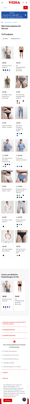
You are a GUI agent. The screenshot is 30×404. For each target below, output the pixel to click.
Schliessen (8, 400)
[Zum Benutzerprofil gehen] (23, 2)
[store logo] (14, 2)
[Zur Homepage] (2, 22)
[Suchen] (25, 7)
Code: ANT (15, 15)
